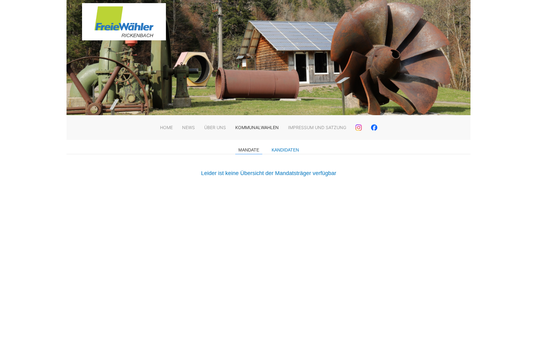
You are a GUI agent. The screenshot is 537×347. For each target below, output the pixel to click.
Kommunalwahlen (257, 127)
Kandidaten (285, 149)
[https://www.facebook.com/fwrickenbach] (374, 127)
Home (166, 127)
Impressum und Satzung (317, 127)
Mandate (248, 149)
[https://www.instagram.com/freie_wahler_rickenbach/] (358, 127)
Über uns (215, 127)
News (188, 127)
